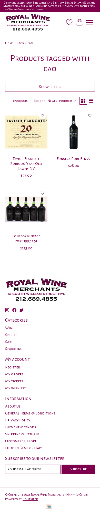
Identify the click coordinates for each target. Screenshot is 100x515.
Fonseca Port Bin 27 (74, 159)
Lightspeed (30, 499)
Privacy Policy (17, 420)
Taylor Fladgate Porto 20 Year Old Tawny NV (26, 163)
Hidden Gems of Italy (23, 448)
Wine (9, 328)
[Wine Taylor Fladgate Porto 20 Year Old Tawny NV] (26, 132)
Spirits (11, 335)
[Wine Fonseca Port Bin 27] (74, 132)
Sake (9, 342)
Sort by (39, 101)
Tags (20, 43)
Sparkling (13, 349)
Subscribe (78, 469)
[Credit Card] (49, 507)
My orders (14, 374)
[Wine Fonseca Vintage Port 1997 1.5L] (26, 209)
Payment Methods (20, 427)
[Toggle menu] (90, 22)
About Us (13, 406)
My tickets (14, 381)
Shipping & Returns (22, 434)
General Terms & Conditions (30, 413)
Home (9, 43)
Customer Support (20, 441)
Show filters (50, 87)
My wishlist (15, 388)
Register (12, 367)
